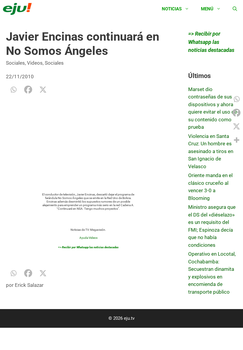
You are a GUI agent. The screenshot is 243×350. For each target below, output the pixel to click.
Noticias (172, 9)
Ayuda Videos (88, 237)
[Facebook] (28, 89)
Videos (35, 63)
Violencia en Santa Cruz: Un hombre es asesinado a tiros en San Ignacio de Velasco (210, 151)
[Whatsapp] (13, 89)
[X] (43, 89)
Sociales (15, 63)
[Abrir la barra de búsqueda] (235, 9)
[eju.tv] (19, 9)
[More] (236, 140)
